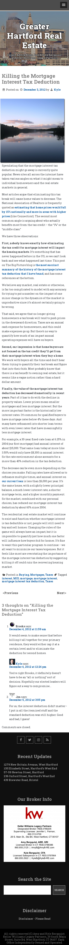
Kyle (57, 89)
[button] (63, 5)
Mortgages (37, 574)
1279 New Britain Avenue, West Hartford (31, 764)
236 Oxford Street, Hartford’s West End (29, 776)
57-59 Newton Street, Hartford (24, 772)
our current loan (12, 481)
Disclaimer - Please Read (34, 918)
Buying (24, 574)
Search (59, 889)
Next (61, 593)
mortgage (26, 578)
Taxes (49, 574)
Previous (11, 593)
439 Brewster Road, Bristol (21, 780)
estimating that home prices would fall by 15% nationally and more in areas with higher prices (34, 212)
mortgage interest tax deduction (23, 581)
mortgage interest (45, 578)
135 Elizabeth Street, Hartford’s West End (30, 768)
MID (16, 578)
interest (7, 578)
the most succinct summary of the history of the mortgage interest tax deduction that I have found (34, 269)
